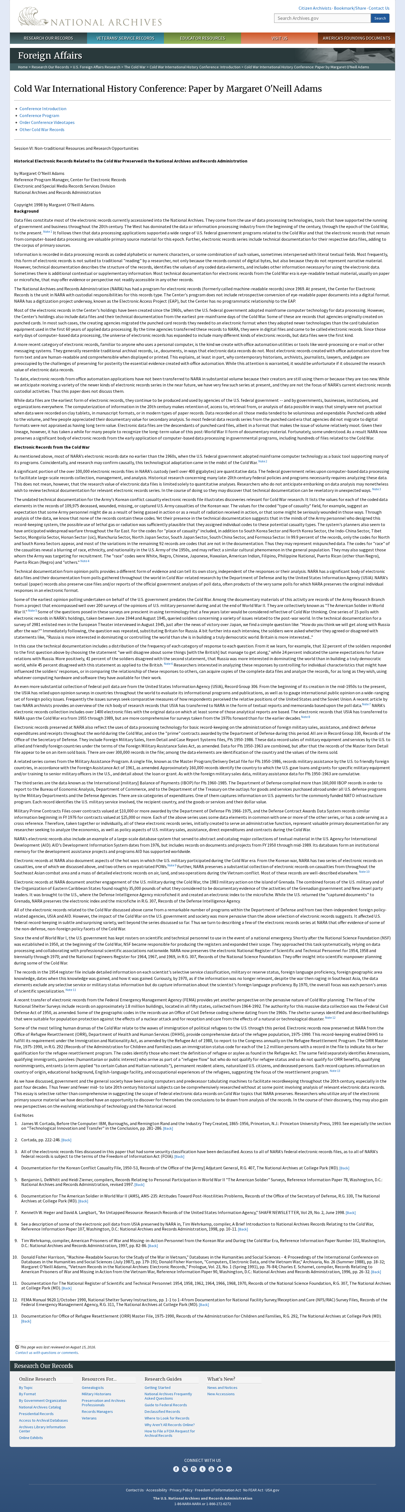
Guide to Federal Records (166, 1404)
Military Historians (96, 1393)
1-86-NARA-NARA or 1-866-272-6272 (202, 1503)
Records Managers (97, 1411)
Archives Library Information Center (42, 1429)
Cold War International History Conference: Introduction (195, 66)
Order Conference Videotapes (47, 122)
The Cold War (135, 66)
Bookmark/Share (350, 8)
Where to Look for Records (167, 1418)
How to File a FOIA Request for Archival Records (170, 1433)
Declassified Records (162, 1411)
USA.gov (272, 1489)
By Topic (26, 1387)
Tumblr (202, 1469)
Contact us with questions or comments (46, 1352)
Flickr (229, 1469)
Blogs (220, 1469)
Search (380, 18)
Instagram (193, 1469)
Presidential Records (36, 1413)
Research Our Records (48, 38)
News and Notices (222, 1387)
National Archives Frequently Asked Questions (168, 1396)
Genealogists (93, 1387)
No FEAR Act (253, 1489)
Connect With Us (202, 1460)
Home (23, 66)
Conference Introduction (43, 108)
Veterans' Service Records (125, 38)
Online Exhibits (31, 1437)
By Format (27, 1393)
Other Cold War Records (42, 129)
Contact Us (379, 8)
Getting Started (158, 1387)
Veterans (89, 1418)
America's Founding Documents (356, 38)
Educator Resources (202, 38)
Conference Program (39, 115)
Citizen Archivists (315, 8)
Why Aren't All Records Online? (170, 1424)
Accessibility (156, 1489)
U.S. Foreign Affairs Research (96, 66)
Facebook (176, 1469)
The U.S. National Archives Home (89, 16)
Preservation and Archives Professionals (103, 1402)
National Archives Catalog (40, 1407)
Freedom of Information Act (218, 1489)
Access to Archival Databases (43, 1420)
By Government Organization (43, 1400)
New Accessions (221, 1393)
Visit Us (279, 38)
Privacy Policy (181, 1489)
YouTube (211, 1469)
